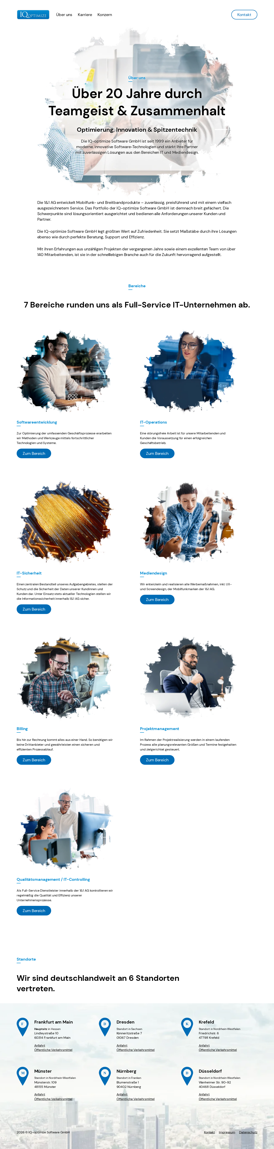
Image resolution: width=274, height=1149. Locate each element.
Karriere (85, 14)
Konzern (104, 14)
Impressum (227, 1132)
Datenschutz (248, 1132)
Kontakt (244, 14)
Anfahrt (39, 1045)
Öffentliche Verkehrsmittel (53, 1050)
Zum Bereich (34, 453)
